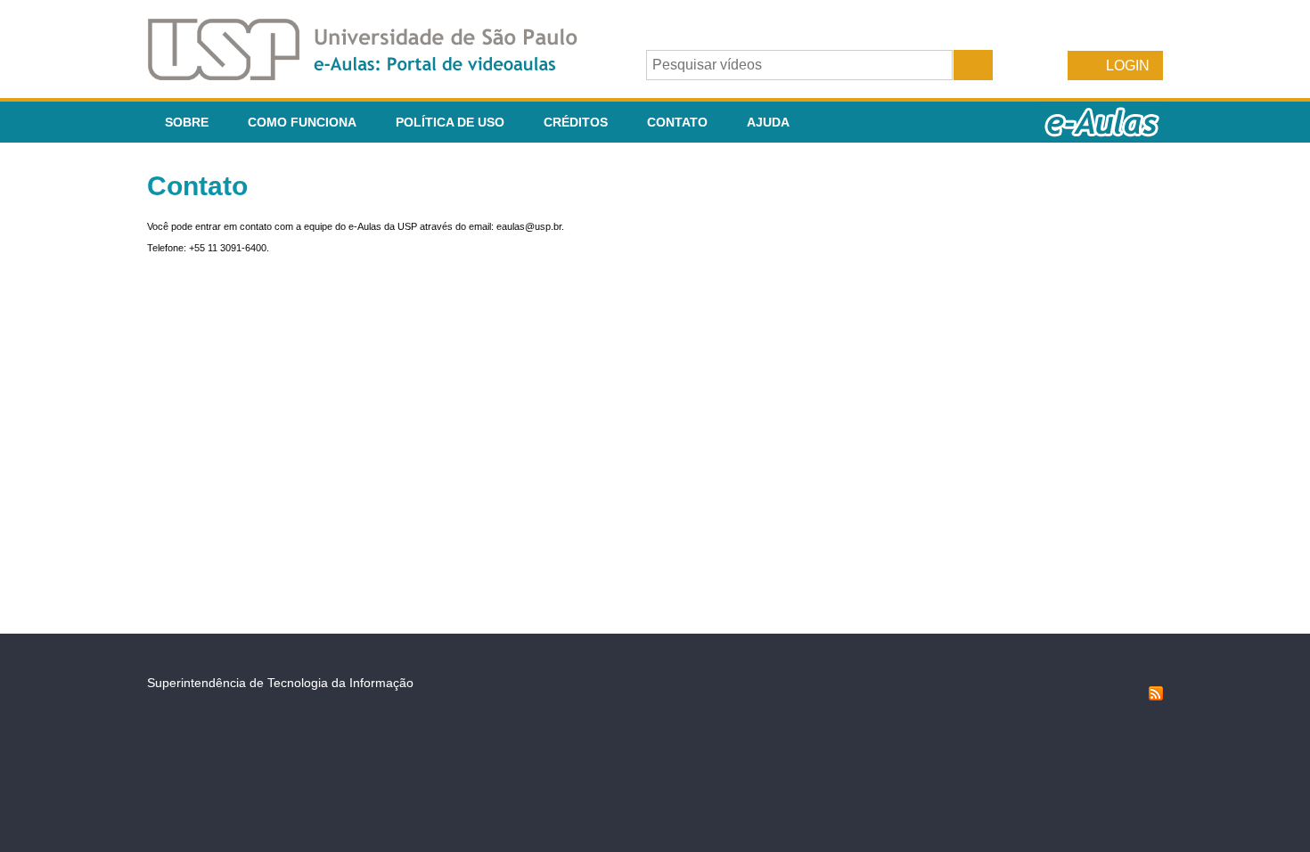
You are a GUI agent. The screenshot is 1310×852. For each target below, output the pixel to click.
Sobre (187, 122)
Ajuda (768, 122)
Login (1128, 65)
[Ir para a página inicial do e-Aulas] (377, 75)
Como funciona (302, 122)
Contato (677, 122)
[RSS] (1156, 696)
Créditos (576, 122)
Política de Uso (450, 122)
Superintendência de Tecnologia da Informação (280, 683)
